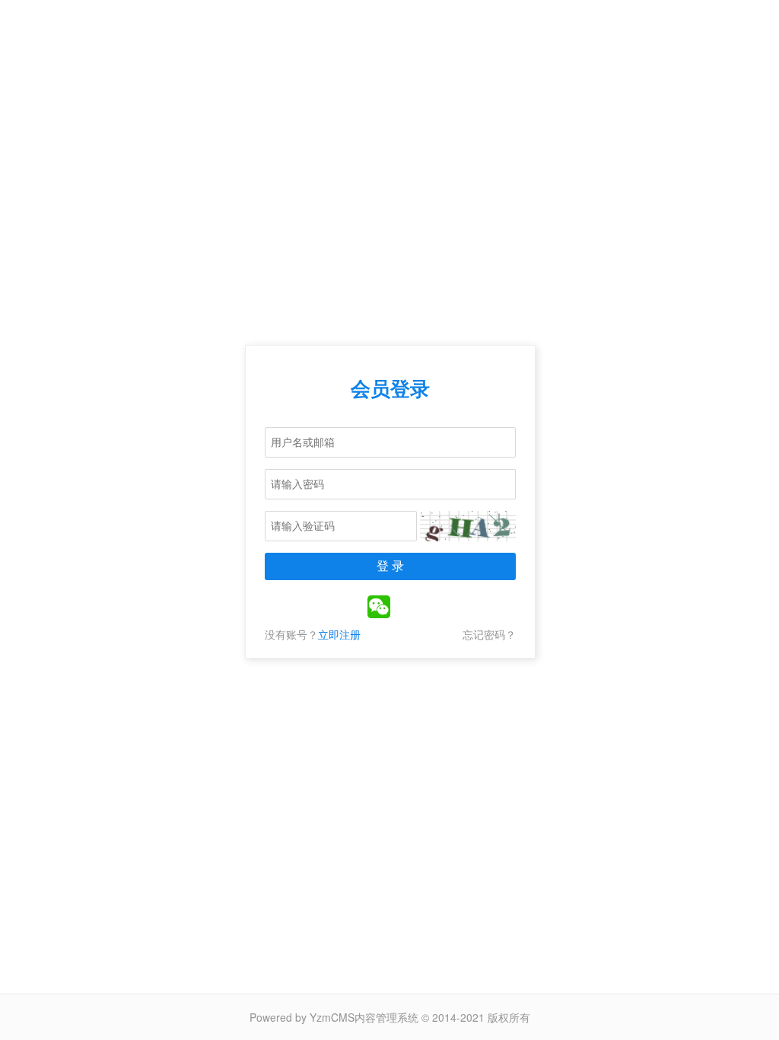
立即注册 (339, 634)
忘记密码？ (489, 634)
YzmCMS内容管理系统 (364, 1017)
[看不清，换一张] (468, 526)
